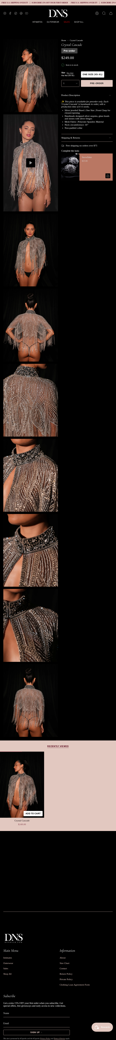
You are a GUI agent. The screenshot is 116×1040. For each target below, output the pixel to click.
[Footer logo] (13, 938)
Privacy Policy (45, 1038)
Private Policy (66, 979)
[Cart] (110, 13)
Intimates (7, 958)
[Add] (107, 175)
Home (63, 40)
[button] (37, 22)
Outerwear (8, 963)
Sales (5, 968)
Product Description (70, 95)
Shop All (7, 974)
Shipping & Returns (70, 138)
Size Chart (64, 963)
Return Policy (66, 974)
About (63, 958)
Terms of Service (59, 1038)
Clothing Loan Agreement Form (75, 985)
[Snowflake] (70, 167)
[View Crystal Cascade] (30, 162)
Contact (63, 968)
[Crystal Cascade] (22, 785)
